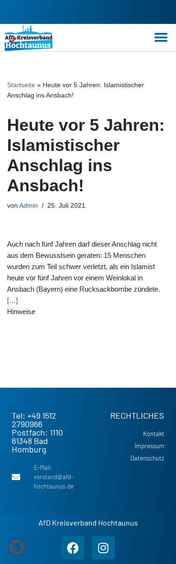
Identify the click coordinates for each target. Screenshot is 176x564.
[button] (160, 37)
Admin (28, 205)
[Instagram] (103, 547)
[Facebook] (72, 547)
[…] (12, 300)
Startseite (21, 85)
